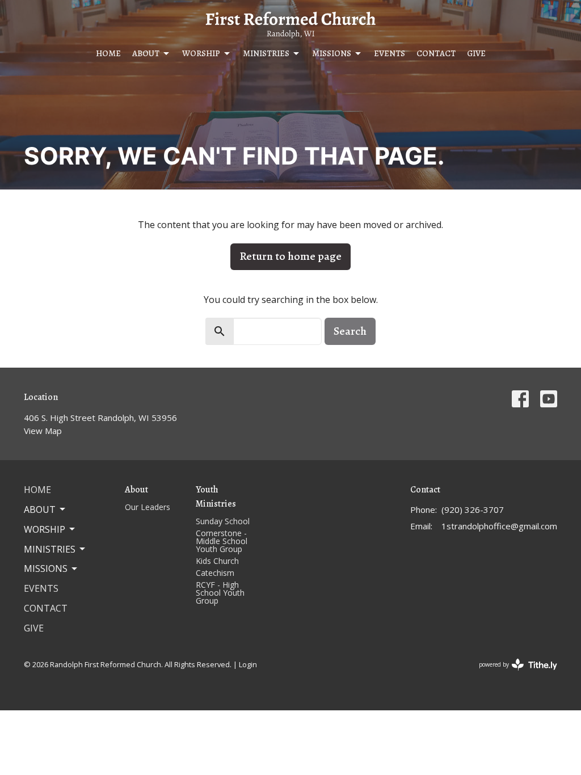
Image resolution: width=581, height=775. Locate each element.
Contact (436, 53)
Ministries (266, 53)
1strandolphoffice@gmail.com (499, 526)
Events (389, 53)
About (145, 53)
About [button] (40, 509)
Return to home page (290, 256)
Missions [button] (46, 568)
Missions (331, 53)
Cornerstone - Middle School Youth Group (221, 541)
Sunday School (223, 521)
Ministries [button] (49, 549)
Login (248, 664)
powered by (512, 674)
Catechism (215, 572)
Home (108, 53)
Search (350, 331)
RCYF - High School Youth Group (220, 592)
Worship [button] (44, 529)
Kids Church (217, 560)
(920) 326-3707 (472, 509)
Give (476, 53)
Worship (201, 53)
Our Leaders (147, 507)
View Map (43, 430)
